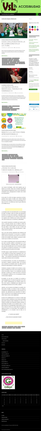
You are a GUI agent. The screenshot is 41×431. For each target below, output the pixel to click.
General (17, 39)
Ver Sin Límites (10, 47)
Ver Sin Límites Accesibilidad (8, 14)
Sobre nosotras (5, 340)
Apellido (31, 71)
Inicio (3, 334)
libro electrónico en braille (13, 63)
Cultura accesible (5, 39)
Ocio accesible (4, 363)
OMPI (11, 107)
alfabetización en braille (13, 154)
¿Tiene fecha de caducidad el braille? (12, 169)
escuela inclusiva (13, 158)
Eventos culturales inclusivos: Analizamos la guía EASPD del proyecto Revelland (34, 50)
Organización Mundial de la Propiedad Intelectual (11, 108)
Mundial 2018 (4, 361)
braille (19, 326)
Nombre (30, 67)
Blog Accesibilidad (5, 336)
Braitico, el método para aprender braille (13, 133)
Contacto (3, 342)
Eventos (3, 357)
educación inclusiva (6, 158)
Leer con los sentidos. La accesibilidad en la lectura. (13, 44)
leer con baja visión (6, 62)
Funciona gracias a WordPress (6, 429)
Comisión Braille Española (7, 157)
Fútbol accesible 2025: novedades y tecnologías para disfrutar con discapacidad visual (34, 46)
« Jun (3, 405)
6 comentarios (17, 47)
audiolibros (11, 59)
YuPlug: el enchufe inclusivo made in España (33, 43)
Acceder (3, 415)
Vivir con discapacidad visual (6, 369)
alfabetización (5, 59)
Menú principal (39, 14)
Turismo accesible (5, 367)
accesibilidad (5, 326)
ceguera (23, 326)
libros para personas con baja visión (8, 64)
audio (16, 326)
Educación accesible (12, 39)
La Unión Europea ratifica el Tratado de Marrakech (12, 89)
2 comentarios (19, 136)
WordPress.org (4, 421)
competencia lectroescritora (17, 157)
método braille (20, 158)
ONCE (3, 159)
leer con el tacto (13, 62)
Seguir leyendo (5, 55)
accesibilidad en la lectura (7, 58)
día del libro (16, 59)
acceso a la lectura (16, 58)
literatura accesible (6, 107)
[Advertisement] (13, 209)
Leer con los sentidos (20, 62)
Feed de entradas (4, 417)
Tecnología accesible (5, 365)
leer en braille (5, 63)
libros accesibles (22, 63)
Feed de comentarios (5, 419)
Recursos (3, 344)
